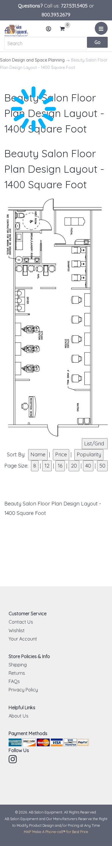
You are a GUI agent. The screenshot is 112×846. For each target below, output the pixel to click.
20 (74, 465)
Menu (101, 28)
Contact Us (21, 622)
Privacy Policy (23, 690)
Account (49, 29)
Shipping (18, 665)
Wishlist (17, 630)
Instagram (13, 759)
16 (60, 465)
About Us (18, 716)
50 (102, 465)
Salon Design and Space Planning (32, 60)
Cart (64, 29)
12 (47, 465)
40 (88, 465)
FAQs (14, 681)
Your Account (23, 639)
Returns (17, 673)
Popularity (89, 454)
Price (61, 454)
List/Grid (94, 443)
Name (37, 454)
